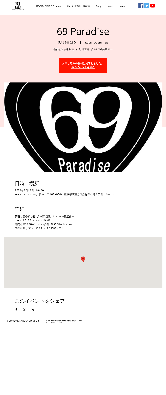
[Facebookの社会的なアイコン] (140, 5)
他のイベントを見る (83, 67)
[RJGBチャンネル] (152, 5)
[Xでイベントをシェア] (24, 309)
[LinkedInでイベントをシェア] (32, 309)
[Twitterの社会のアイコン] (146, 5)
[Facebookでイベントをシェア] (16, 309)
